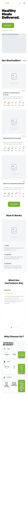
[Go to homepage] (6, 4)
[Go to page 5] (16, 327)
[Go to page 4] (15, 327)
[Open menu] (24, 3)
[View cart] (20, 3)
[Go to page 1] (11, 327)
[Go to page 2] (12, 327)
